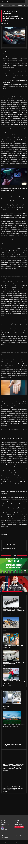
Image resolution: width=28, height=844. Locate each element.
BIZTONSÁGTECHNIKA (7, 685)
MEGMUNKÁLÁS (6, 747)
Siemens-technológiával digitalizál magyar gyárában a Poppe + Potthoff (14, 725)
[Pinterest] (10, 544)
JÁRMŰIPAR (5, 630)
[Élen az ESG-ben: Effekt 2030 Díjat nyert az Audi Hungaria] (12, 697)
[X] (7, 544)
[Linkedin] (2, 837)
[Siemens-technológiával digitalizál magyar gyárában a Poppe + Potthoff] (12, 717)
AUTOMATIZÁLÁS (6, 647)
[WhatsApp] (13, 544)
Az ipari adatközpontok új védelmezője (13, 645)
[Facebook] (4, 544)
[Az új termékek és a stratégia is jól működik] (12, 737)
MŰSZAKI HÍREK (5, 23)
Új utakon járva (7, 628)
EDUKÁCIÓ (5, 791)
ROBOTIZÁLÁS (5, 665)
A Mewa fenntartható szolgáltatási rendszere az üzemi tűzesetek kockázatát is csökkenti (14, 682)
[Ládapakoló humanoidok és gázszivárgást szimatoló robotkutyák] (11, 655)
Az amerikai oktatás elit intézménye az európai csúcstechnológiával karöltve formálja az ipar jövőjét (13, 788)
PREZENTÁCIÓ (5, 728)
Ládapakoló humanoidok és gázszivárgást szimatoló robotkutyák (14, 662)
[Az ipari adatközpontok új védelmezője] (11, 639)
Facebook (6, 835)
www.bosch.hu (4, 534)
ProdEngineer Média (9, 548)
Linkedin (6, 837)
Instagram (20, 835)
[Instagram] (16, 835)
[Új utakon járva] (11, 622)
